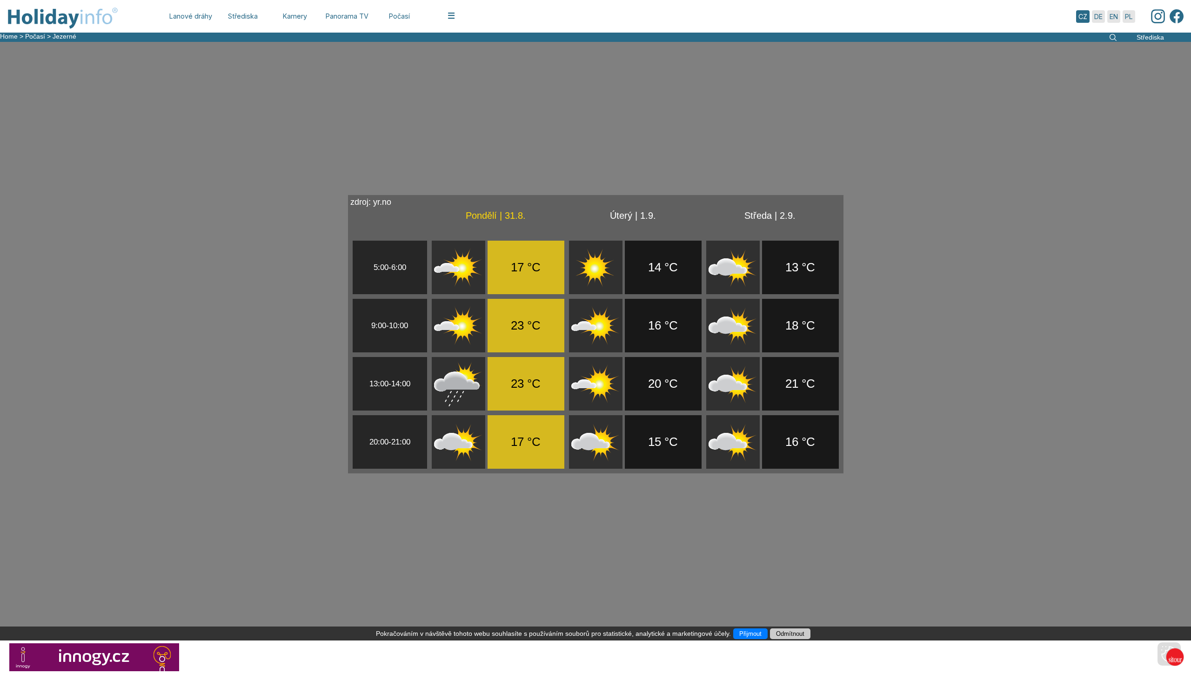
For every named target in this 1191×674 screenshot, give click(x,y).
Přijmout (750, 633)
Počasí (35, 36)
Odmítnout (790, 633)
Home (9, 36)
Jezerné (64, 36)
